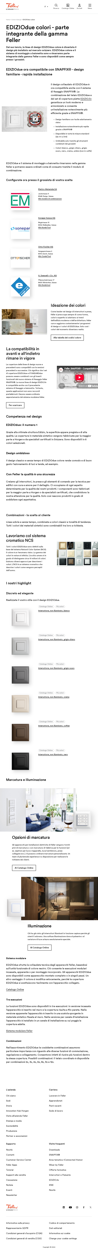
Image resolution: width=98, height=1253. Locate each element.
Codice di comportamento (62, 1223)
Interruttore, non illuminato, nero (53, 754)
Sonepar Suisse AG (46, 218)
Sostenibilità (12, 1126)
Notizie (9, 1185)
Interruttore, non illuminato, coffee (54, 726)
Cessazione (11, 1180)
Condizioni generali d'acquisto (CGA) (24, 1233)
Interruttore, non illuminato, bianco (54, 611)
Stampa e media (14, 1121)
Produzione (11, 1131)
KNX (51, 1185)
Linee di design (16, 19)
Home (8, 19)
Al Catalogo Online (24, 868)
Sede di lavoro (56, 1111)
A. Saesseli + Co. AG (47, 276)
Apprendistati (55, 1101)
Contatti (10, 1155)
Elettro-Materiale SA (47, 189)
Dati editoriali (55, 1228)
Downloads (54, 1150)
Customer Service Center (18, 1160)
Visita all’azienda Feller (17, 1116)
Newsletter (11, 1195)
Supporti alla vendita (16, 1175)
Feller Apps (11, 1165)
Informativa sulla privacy (18, 1223)
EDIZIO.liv (86, 99)
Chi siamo (11, 1096)
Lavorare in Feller (57, 1096)
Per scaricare (15, 405)
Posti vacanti (55, 1106)
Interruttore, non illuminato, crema (53, 697)
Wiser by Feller (56, 1165)
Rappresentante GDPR (17, 1228)
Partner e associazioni (16, 1136)
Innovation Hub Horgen (17, 1111)
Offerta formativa (57, 1170)
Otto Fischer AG (45, 247)
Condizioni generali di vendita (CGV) (24, 1238)
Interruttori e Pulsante (60, 1175)
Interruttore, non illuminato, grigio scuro (56, 668)
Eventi (9, 1190)
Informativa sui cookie (59, 1233)
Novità (9, 1150)
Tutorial (9, 1170)
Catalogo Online (46, 606)
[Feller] (12, 6)
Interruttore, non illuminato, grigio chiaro (56, 639)
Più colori (60, 606)
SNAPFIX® (54, 1155)
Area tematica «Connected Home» (66, 1160)
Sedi (8, 1101)
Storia (9, 1106)
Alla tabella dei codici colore (67, 338)
